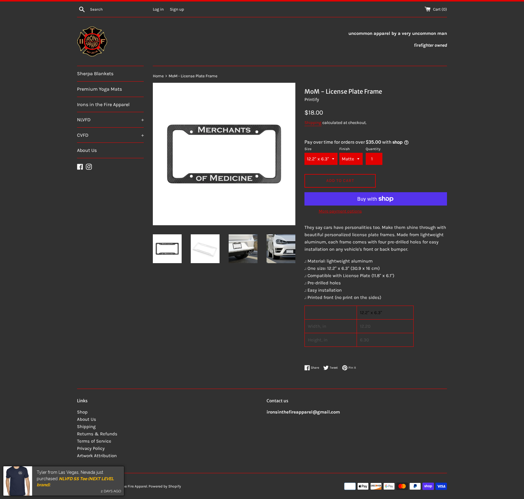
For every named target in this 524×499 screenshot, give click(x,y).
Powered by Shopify (165, 486)
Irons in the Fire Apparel (103, 104)
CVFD (110, 135)
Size (307, 149)
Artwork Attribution (97, 455)
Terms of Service (94, 441)
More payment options (340, 211)
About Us (87, 150)
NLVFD (110, 119)
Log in (158, 9)
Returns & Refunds (97, 434)
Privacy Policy (91, 448)
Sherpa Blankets (95, 73)
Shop (82, 412)
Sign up (177, 9)
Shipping (312, 122)
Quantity (373, 149)
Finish (344, 149)
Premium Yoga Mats (99, 89)
